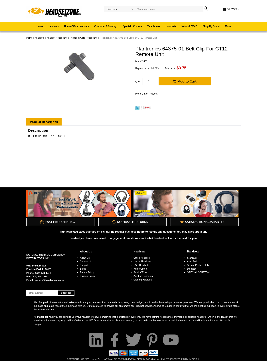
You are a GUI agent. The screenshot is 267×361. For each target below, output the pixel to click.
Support (84, 265)
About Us (86, 251)
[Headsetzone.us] (54, 11)
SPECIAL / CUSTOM (198, 272)
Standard (192, 257)
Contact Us (86, 261)
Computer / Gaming (105, 26)
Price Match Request (146, 93)
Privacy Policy (87, 276)
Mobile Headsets (142, 261)
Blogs (83, 268)
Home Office (140, 268)
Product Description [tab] (44, 122)
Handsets (171, 26)
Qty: (137, 81)
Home (40, 26)
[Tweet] (137, 109)
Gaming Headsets (143, 279)
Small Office (140, 272)
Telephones (153, 26)
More (228, 26)
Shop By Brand (211, 26)
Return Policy (87, 272)
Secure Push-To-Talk (198, 265)
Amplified (192, 261)
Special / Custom (132, 26)
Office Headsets (142, 257)
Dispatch (191, 268)
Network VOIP (189, 26)
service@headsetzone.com (50, 280)
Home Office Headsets (76, 26)
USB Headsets (141, 265)
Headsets (53, 26)
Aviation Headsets (143, 276)
